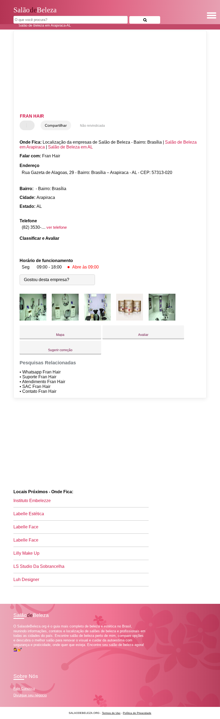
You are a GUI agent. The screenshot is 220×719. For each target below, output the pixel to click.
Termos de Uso (111, 712)
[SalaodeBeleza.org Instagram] (19, 654)
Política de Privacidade (137, 712)
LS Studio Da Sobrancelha (38, 566)
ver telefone (56, 227)
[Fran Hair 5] (162, 319)
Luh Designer (26, 579)
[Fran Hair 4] (129, 319)
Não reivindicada (92, 126)
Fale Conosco (24, 689)
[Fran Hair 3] (97, 319)
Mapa (60, 335)
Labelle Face (25, 527)
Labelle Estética (28, 513)
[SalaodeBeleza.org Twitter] (17, 654)
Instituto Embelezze (32, 500)
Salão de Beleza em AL (70, 147)
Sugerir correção (60, 350)
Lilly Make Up (26, 553)
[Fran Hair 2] (65, 319)
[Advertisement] (106, 72)
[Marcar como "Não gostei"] (31, 125)
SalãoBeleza (35, 10)
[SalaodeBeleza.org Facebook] (14, 654)
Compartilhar (56, 125)
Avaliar (143, 335)
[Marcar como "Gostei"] (24, 125)
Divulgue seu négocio (30, 695)
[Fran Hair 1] (33, 319)
